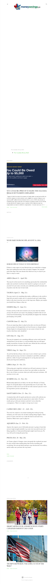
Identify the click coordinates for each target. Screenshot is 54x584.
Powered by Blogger (28, 577)
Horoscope (12, 456)
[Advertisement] (27, 79)
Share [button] (8, 207)
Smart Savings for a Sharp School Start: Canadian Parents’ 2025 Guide (25, 527)
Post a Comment (13, 207)
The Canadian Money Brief (21, 153)
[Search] (46, 4)
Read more (44, 206)
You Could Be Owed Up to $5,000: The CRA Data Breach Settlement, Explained (27, 192)
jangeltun (31, 580)
